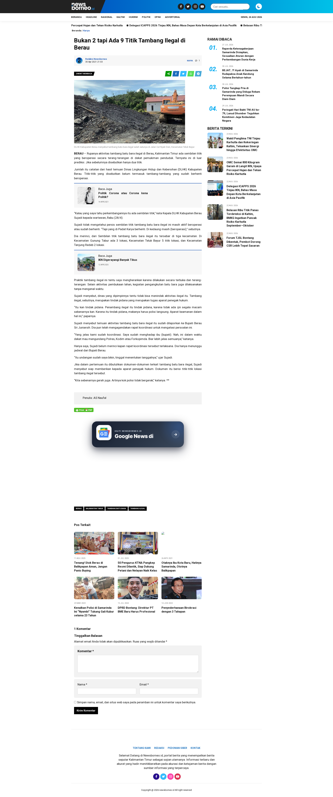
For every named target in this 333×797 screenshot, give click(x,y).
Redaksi (159, 748)
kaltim (121, 17)
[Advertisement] (138, 477)
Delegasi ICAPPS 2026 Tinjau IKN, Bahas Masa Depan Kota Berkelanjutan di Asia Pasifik (153, 25)
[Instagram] (194, 6)
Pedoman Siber (177, 748)
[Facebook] (180, 6)
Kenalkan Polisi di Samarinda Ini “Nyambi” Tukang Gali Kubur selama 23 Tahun (94, 611)
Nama (82, 684)
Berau (79, 509)
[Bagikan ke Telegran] (198, 74)
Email (144, 684)
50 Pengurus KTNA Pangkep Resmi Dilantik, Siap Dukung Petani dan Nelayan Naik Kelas (137, 566)
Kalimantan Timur (94, 509)
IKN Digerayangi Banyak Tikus (117, 260)
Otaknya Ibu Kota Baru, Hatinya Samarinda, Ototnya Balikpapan (181, 566)
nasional (106, 17)
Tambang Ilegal (137, 509)
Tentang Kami (142, 748)
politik (146, 17)
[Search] (246, 6)
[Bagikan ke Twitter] (183, 74)
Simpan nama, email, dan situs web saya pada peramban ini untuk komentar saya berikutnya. (136, 702)
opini (158, 17)
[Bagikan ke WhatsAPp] (191, 74)
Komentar (86, 651)
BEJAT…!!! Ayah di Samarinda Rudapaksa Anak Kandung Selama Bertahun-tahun (240, 74)
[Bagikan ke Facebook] (176, 74)
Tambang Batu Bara (116, 509)
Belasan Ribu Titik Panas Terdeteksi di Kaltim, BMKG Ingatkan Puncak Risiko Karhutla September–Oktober (243, 218)
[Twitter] (187, 6)
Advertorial (172, 17)
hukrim (133, 17)
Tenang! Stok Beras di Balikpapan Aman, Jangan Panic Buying (90, 566)
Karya (86, 30)
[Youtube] (201, 6)
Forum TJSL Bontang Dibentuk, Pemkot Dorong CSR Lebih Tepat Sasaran (244, 241)
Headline (91, 17)
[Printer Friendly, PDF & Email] (83, 411)
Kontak (195, 748)
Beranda (76, 17)
